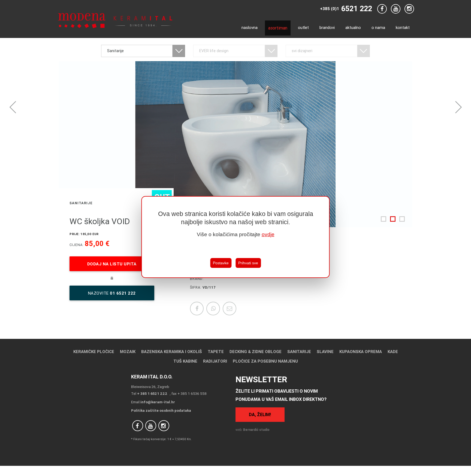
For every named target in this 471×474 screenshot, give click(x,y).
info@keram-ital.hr (157, 401)
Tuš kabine (185, 361)
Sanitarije (299, 351)
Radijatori (215, 361)
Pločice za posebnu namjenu (265, 361)
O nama (378, 27)
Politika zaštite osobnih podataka (161, 410)
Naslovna (249, 27)
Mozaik (127, 351)
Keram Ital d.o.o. (152, 377)
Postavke (221, 263)
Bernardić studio (256, 430)
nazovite (112, 293)
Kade (393, 351)
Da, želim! (260, 414)
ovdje (268, 234)
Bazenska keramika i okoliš (171, 351)
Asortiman (277, 28)
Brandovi (327, 27)
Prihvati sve (248, 263)
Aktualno (353, 27)
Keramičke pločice (93, 351)
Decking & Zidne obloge (256, 351)
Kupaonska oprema (360, 351)
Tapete (216, 351)
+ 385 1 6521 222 (152, 393)
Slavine (325, 351)
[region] (235, 237)
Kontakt (403, 27)
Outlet (303, 27)
